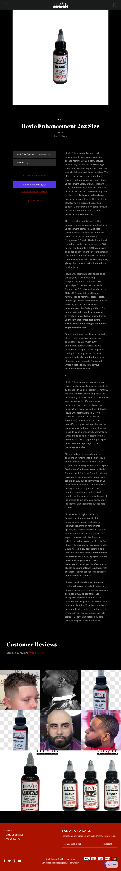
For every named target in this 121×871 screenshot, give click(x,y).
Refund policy (12, 839)
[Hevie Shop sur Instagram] (14, 860)
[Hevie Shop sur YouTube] (19, 860)
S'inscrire (108, 844)
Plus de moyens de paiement (34, 191)
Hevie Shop (70, 859)
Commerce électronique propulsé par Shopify (60, 863)
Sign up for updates (76, 830)
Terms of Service (13, 835)
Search (8, 830)
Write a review (36, 652)
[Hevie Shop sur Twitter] (9, 860)
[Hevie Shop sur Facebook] (4, 860)
